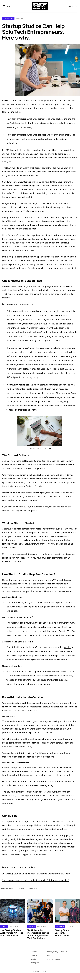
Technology (33, 888)
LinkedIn (34, 955)
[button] (7, 6)
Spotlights (60, 926)
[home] (40, 6)
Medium (34, 952)
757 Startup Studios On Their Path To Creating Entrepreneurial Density (36, 873)
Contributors (8, 18)
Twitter (33, 959)
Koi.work (33, 100)
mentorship (12, 651)
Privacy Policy (52, 952)
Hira (7, 100)
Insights (4, 926)
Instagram (35, 963)
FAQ (48, 955)
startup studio (11, 528)
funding (67, 647)
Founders (21, 888)
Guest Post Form (53, 959)
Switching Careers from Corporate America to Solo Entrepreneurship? (35, 880)
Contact (64, 952)
